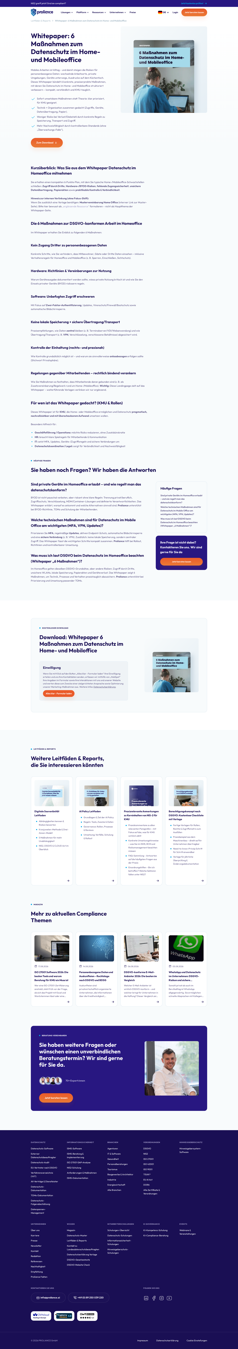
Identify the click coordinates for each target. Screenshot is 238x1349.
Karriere (35, 1235)
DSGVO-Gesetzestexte (78, 1259)
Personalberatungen (117, 1164)
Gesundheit (113, 1159)
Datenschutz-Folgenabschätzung (40, 1202)
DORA (146, 1184)
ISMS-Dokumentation (77, 1178)
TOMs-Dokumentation (42, 1195)
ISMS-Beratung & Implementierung (75, 1155)
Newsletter (36, 1245)
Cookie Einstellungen (197, 1340)
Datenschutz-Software (42, 1148)
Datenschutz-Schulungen (119, 1235)
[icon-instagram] (161, 1298)
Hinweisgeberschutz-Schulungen (117, 1251)
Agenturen (112, 1148)
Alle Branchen (114, 1190)
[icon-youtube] (169, 1298)
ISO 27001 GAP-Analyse (78, 1162)
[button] (66, 12)
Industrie (111, 1179)
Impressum (142, 1340)
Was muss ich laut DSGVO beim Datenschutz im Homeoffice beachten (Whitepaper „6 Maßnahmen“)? (179, 522)
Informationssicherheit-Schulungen (119, 1242)
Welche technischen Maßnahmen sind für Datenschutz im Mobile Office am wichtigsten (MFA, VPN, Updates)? (180, 510)
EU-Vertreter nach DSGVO (44, 1167)
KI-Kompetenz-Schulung (155, 1230)
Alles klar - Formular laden (59, 693)
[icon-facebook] (154, 1298)
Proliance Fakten (39, 1276)
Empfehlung (37, 1271)
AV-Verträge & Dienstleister (44, 1181)
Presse (34, 1240)
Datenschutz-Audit (40, 1162)
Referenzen (36, 1261)
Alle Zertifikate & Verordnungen (151, 1192)
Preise (133, 12)
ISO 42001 (148, 1164)
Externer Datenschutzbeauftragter (43, 1155)
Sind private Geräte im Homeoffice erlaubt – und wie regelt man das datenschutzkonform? (181, 499)
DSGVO (147, 1148)
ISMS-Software (74, 1148)
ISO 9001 (147, 1169)
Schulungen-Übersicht (118, 1230)
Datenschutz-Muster (77, 1235)
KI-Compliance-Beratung (155, 1235)
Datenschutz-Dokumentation (38, 1188)
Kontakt (35, 1251)
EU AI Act (147, 1179)
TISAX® (147, 1174)
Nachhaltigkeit (38, 1266)
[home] (42, 12)
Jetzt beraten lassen (194, 12)
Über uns (35, 1230)
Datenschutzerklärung (105, 686)
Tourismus (112, 1169)
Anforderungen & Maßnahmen (82, 1172)
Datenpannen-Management (38, 1211)
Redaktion (36, 1256)
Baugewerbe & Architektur (120, 1174)
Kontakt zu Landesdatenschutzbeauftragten (83, 1247)
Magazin (71, 1230)
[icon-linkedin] (146, 1298)
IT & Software (114, 1153)
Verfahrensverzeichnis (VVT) (42, 1174)
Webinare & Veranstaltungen (187, 1232)
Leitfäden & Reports (41, 20)
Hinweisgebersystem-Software (190, 1150)
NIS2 (145, 1153)
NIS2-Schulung (74, 1167)
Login (175, 12)
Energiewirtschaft (116, 1184)
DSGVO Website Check (78, 1264)
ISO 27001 (148, 1159)
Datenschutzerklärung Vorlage (82, 1254)
